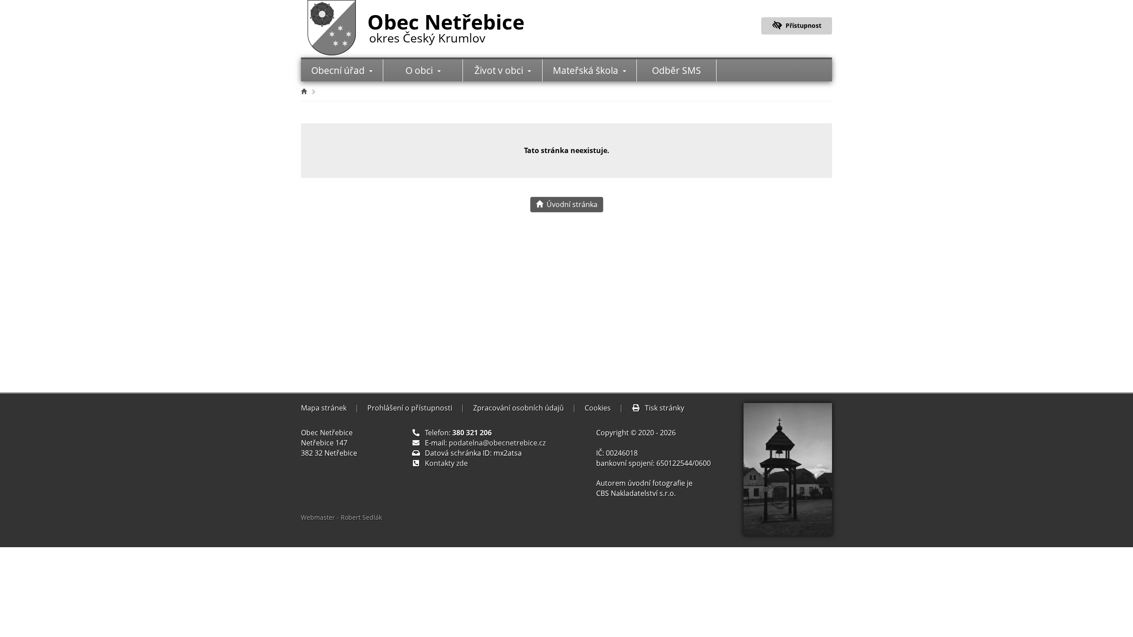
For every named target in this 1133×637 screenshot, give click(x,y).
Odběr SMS (676, 70)
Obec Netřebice (445, 26)
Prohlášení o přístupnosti (409, 408)
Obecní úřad (339, 70)
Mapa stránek (324, 408)
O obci (420, 70)
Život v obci (499, 70)
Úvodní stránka (570, 204)
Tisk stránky (664, 408)
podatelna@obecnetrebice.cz (497, 443)
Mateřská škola (586, 70)
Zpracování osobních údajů (518, 408)
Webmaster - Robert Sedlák (341, 517)
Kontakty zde (446, 463)
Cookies (598, 408)
